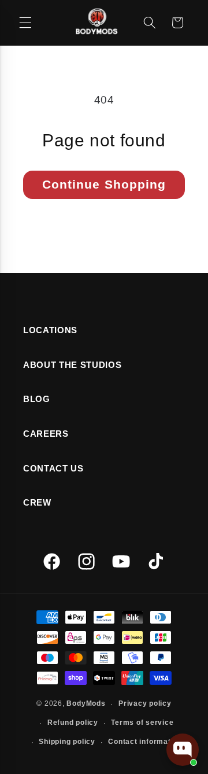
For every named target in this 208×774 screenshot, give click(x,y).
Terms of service (142, 722)
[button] (25, 22)
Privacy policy (145, 703)
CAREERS (46, 433)
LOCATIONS (50, 330)
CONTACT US (53, 468)
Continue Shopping (104, 184)
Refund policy (72, 722)
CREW (37, 502)
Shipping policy (67, 742)
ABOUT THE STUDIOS (72, 365)
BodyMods (85, 704)
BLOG (36, 399)
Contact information (145, 742)
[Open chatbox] (182, 750)
